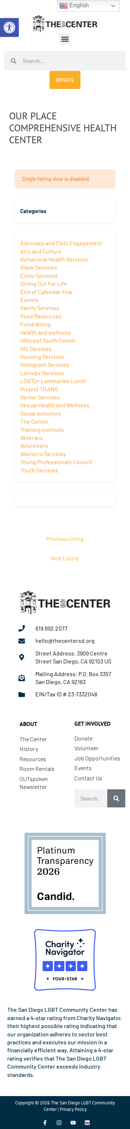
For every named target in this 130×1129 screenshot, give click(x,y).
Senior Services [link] (40, 397)
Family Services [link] (39, 307)
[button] (65, 39)
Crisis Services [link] (39, 275)
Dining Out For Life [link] (43, 283)
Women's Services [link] (43, 453)
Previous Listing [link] (64, 538)
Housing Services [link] (42, 356)
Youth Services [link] (39, 470)
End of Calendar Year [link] (46, 291)
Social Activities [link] (40, 413)
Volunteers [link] (34, 445)
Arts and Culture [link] (41, 251)
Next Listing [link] (65, 558)
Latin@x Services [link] (42, 372)
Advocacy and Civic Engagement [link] (61, 242)
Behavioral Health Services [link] (54, 259)
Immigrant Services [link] (44, 364)
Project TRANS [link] (39, 389)
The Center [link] (34, 421)
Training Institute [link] (42, 429)
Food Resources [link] (40, 316)
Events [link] (29, 299)
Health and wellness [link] (45, 332)
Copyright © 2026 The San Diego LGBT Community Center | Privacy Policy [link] (65, 1106)
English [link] (78, 5)
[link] (9, 27)
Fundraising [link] (35, 324)
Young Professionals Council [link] (56, 461)
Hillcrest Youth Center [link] (48, 340)
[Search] (116, 798)
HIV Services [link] (36, 348)
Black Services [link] (38, 267)
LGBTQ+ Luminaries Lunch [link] (53, 380)
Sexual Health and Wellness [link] (55, 405)
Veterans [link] (31, 437)
